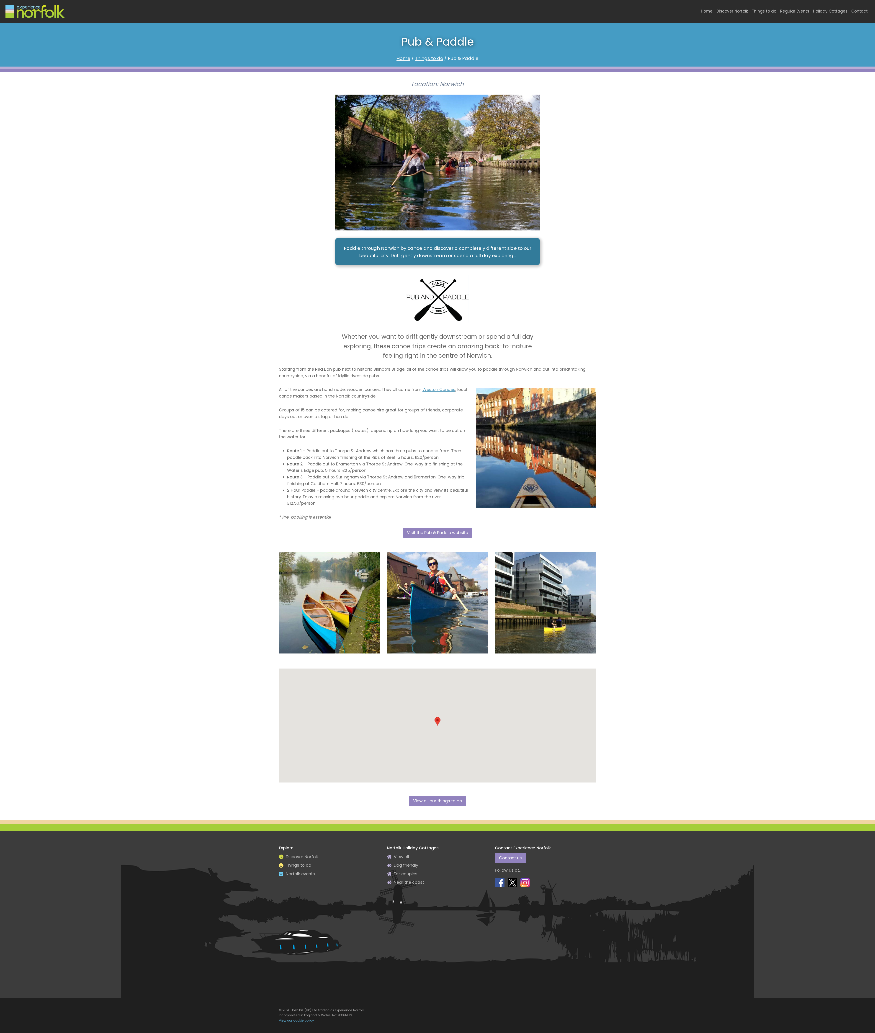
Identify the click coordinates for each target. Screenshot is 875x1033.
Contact (859, 11)
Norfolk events (300, 874)
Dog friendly (406, 865)
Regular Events (794, 11)
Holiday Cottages (830, 11)
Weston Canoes (438, 389)
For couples (405, 874)
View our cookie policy (296, 1020)
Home (707, 11)
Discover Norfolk (732, 11)
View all (401, 857)
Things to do (764, 11)
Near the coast (409, 882)
